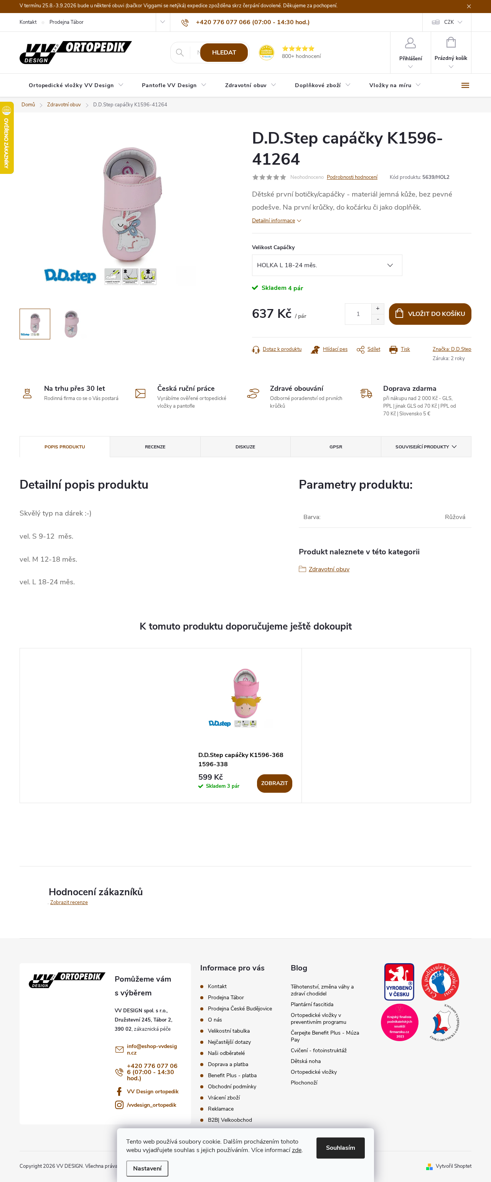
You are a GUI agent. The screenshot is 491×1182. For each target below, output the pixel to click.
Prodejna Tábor (66, 22)
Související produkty (422, 447)
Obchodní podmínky (232, 1086)
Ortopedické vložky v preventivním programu (318, 1019)
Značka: (452, 349)
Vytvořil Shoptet (453, 1166)
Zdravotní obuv (329, 569)
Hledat (224, 52)
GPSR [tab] (336, 447)
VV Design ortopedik (153, 1091)
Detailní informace (273, 220)
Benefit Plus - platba (232, 1075)
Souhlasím (340, 1148)
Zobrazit (274, 783)
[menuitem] (76, 86)
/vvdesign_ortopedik (151, 1105)
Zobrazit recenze (69, 902)
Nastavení (147, 1168)
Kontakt (28, 22)
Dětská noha (306, 1061)
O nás (215, 1019)
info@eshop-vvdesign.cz (152, 1049)
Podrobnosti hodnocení (352, 177)
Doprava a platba (228, 1064)
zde (297, 1150)
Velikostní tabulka (229, 1031)
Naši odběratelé (226, 1053)
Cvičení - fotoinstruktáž (319, 1050)
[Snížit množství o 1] (377, 319)
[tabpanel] (245, 725)
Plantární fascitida (312, 1004)
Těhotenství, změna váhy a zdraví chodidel (322, 990)
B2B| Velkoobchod (230, 1120)
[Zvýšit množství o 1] (377, 309)
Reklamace (221, 1109)
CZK (449, 22)
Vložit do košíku (436, 314)
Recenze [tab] (155, 447)
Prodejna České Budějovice (240, 1008)
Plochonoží (304, 1082)
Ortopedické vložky (314, 1072)
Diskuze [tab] (245, 447)
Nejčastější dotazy (229, 1042)
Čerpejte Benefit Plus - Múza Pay (325, 1036)
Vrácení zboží (224, 1097)
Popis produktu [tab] (64, 447)
